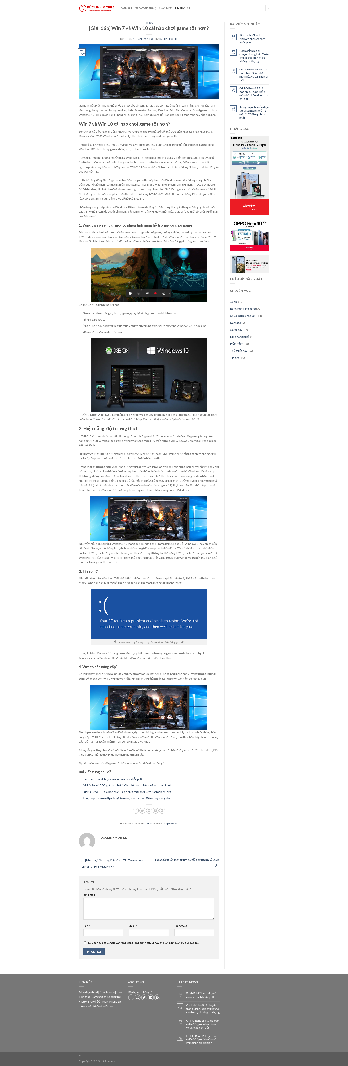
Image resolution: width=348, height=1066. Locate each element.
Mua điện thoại (88, 992)
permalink (172, 823)
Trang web (180, 925)
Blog (82, 1055)
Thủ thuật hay (238, 350)
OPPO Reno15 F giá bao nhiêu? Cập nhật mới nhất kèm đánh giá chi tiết (127, 791)
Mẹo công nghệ (145, 8)
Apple (233, 301)
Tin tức (180, 8)
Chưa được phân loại (243, 315)
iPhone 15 (115, 1001)
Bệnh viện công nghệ (243, 308)
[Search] (188, 8)
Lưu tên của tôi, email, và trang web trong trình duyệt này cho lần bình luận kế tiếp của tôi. (143, 942)
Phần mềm (165, 8)
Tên (86, 925)
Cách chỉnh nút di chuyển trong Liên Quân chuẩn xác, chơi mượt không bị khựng (253, 56)
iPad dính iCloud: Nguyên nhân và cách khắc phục (113, 779)
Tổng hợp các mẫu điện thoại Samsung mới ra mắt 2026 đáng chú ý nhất (127, 798)
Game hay (236, 329)
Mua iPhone (107, 992)
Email (133, 925)
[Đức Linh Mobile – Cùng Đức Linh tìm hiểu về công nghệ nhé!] (97, 8)
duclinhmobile (168, 39)
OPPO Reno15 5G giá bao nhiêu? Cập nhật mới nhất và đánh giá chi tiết (127, 785)
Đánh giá (126, 8)
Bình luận (89, 894)
